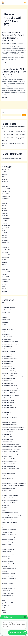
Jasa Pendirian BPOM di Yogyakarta (11, 395)
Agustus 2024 (5, 228)
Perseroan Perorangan (7, 595)
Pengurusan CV (6, 559)
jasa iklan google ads (7, 329)
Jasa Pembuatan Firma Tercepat (10, 349)
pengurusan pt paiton (7, 583)
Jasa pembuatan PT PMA (8, 378)
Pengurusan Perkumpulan (8, 563)
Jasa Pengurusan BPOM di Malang (10, 444)
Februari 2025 (5, 213)
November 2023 (6, 250)
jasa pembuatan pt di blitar (8, 368)
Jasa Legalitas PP (6, 334)
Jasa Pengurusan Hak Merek (9, 461)
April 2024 (4, 237)
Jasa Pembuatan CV (7, 346)
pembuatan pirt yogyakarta (9, 534)
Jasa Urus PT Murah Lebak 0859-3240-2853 (13, 131)
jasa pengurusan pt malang (8, 478)
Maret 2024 (5, 240)
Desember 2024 (6, 218)
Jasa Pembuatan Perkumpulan (9, 358)
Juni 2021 (4, 286)
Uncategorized (5, 40)
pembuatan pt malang (7, 542)
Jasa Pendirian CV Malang (8, 402)
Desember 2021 (6, 272)
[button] (24, 617)
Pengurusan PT (6, 571)
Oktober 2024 (5, 223)
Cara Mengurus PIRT (7, 310)
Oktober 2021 (5, 276)
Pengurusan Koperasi (7, 561)
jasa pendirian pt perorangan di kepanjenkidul (13, 427)
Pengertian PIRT (6, 556)
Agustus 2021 (5, 281)
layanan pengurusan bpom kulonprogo (12, 515)
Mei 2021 (4, 289)
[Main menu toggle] (24, 2)
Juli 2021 (4, 284)
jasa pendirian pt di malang (8, 415)
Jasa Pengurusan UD (7, 493)
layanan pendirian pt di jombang (10, 512)
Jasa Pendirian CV (6, 397)
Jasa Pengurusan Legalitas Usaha (10, 468)
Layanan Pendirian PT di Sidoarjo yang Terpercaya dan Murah (14, 72)
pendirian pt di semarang (8, 546)
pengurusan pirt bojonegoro (9, 568)
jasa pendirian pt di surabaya (9, 419)
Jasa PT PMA (5, 505)
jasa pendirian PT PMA (7, 432)
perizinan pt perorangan (8, 593)
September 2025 (6, 196)
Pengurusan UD (6, 590)
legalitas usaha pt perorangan (9, 522)
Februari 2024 (5, 242)
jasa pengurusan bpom (7, 441)
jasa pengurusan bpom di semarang (11, 449)
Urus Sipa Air (5, 607)
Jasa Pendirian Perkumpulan (9, 407)
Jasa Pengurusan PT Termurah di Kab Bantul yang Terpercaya (13, 35)
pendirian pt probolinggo (8, 554)
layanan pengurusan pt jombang (10, 517)
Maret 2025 (5, 210)
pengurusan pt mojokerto (8, 581)
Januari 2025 (5, 215)
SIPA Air (4, 600)
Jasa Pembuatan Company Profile (10, 344)
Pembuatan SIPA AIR (7, 544)
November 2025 (6, 191)
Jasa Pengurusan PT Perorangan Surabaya (13, 485)
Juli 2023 (4, 259)
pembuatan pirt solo (7, 532)
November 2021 (6, 274)
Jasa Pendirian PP (6, 410)
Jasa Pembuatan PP (7, 363)
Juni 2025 (4, 203)
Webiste (4, 610)
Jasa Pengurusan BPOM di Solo (10, 451)
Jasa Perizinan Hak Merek (8, 498)
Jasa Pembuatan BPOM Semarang (10, 341)
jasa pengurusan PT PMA (8, 488)
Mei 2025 (4, 206)
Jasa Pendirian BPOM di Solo (9, 393)
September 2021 (6, 279)
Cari (3, 112)
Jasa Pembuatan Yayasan (8, 383)
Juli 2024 (4, 230)
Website (4, 612)
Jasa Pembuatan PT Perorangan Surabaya (13, 375)
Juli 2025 (4, 201)
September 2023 (6, 254)
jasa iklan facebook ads (8, 327)
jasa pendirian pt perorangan (9, 424)
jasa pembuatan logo (7, 353)
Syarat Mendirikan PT (7, 603)
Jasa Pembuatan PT (7, 366)
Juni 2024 (4, 232)
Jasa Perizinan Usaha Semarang (10, 500)
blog (3, 302)
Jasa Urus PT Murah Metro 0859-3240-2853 (13, 134)
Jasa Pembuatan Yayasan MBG (10, 385)
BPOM (3, 305)
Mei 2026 (4, 176)
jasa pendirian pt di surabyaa (9, 422)
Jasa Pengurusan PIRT (7, 471)
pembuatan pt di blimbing (8, 537)
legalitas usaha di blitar (7, 520)
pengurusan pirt (6, 566)
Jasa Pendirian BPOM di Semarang (11, 390)
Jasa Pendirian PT (6, 412)
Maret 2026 (5, 181)
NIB (2, 527)
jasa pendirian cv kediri (8, 400)
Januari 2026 (5, 186)
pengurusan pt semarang (8, 588)
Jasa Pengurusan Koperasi (8, 466)
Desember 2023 (6, 247)
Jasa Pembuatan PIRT (7, 361)
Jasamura (4, 507)
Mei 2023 (4, 264)
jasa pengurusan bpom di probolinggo (11, 446)
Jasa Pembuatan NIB (7, 356)
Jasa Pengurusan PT (7, 476)
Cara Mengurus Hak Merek (9, 307)
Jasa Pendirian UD (6, 434)
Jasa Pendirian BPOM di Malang (10, 388)
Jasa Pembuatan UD (7, 380)
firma (3, 314)
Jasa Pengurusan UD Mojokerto (10, 495)
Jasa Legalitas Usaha (7, 339)
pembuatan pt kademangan (9, 539)
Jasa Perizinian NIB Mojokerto (9, 502)
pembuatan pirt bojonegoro (9, 529)
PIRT (3, 598)
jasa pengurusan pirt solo (8, 473)
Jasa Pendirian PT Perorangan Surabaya (12, 429)
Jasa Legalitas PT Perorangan (9, 336)
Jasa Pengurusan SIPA (7, 490)
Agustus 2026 (5, 169)
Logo (3, 524)
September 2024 (6, 225)
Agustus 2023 (5, 257)
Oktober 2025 (5, 193)
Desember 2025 (6, 189)
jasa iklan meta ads (6, 332)
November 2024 (6, 220)
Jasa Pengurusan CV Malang (9, 459)
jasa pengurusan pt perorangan (10, 480)
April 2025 (4, 208)
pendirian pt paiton (6, 551)
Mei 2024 (4, 235)
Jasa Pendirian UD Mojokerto (9, 436)
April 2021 (4, 291)
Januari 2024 (5, 245)
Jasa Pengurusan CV (7, 456)
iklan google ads (6, 319)
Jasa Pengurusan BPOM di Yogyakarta (11, 454)
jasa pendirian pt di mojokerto (9, 417)
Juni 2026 (4, 174)
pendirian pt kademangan (8, 549)
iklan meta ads (5, 322)
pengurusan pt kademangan (9, 578)
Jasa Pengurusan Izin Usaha (9, 463)
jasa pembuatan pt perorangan (10, 373)
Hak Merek (4, 317)
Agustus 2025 (5, 198)
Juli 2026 (4, 171)
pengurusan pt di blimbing (8, 573)
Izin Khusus (4, 324)
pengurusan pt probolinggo (9, 585)
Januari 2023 (5, 269)
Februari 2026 (5, 184)
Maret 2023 (5, 267)
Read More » (5, 62)
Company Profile (6, 312)
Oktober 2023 (5, 252)
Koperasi (4, 510)
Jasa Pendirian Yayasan (8, 439)
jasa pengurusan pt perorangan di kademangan (14, 483)
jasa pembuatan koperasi (8, 351)
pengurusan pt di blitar (7, 576)
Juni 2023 (4, 262)
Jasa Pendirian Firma (7, 405)
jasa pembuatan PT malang (9, 371)
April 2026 (4, 179)
